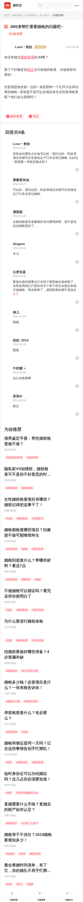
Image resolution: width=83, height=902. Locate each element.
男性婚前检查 (14, 457)
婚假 (37, 579)
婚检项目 (22, 762)
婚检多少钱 (13, 701)
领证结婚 (37, 609)
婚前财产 (11, 823)
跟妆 (9, 884)
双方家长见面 (29, 670)
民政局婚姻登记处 (27, 792)
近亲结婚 (37, 640)
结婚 (9, 518)
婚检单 (25, 579)
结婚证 (10, 853)
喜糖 (29, 884)
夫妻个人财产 (29, 823)
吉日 (19, 884)
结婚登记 (37, 518)
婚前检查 (27, 57)
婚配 (24, 548)
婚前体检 (27, 487)
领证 (30, 70)
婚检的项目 (31, 701)
